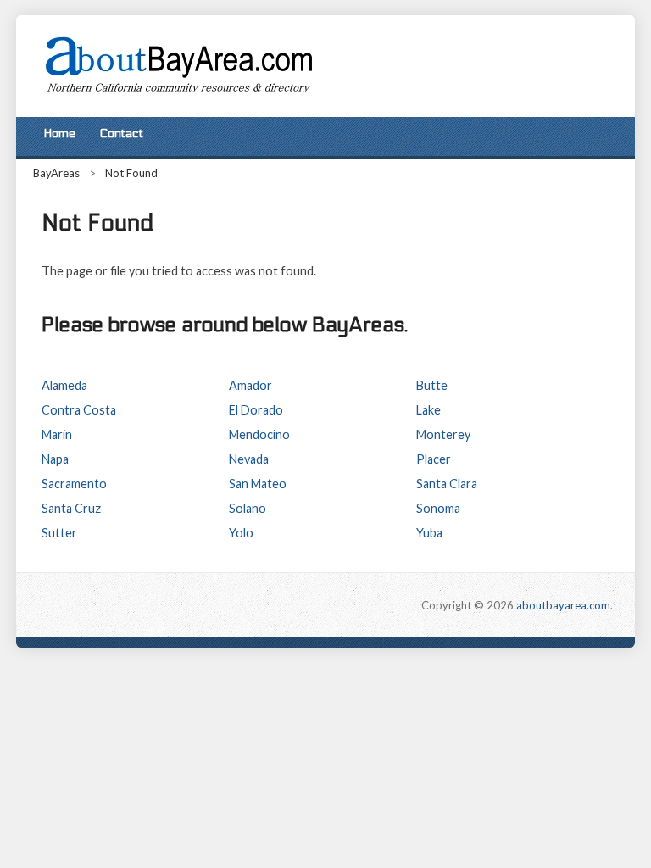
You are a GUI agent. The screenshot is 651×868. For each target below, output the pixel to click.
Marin (57, 434)
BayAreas (56, 173)
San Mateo (258, 483)
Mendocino (259, 434)
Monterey (443, 434)
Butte (432, 385)
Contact (121, 133)
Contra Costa (79, 410)
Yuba (429, 533)
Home (59, 133)
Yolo (241, 533)
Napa (55, 459)
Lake (428, 410)
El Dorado (256, 410)
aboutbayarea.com (563, 605)
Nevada (249, 459)
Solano (247, 508)
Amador (250, 385)
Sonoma (438, 508)
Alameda (64, 385)
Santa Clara (446, 483)
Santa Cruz (71, 508)
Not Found (131, 173)
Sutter (59, 533)
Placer (433, 459)
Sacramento (74, 483)
